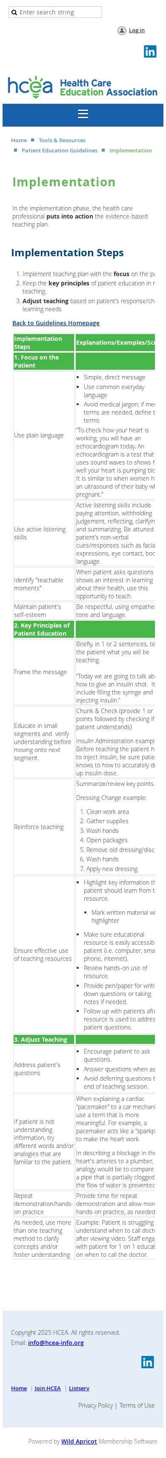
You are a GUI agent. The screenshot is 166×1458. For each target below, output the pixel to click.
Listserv (79, 1388)
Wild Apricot (79, 1441)
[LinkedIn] (150, 52)
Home (19, 140)
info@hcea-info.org (56, 1343)
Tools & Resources (62, 140)
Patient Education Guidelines (59, 150)
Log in (137, 30)
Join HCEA (48, 1388)
